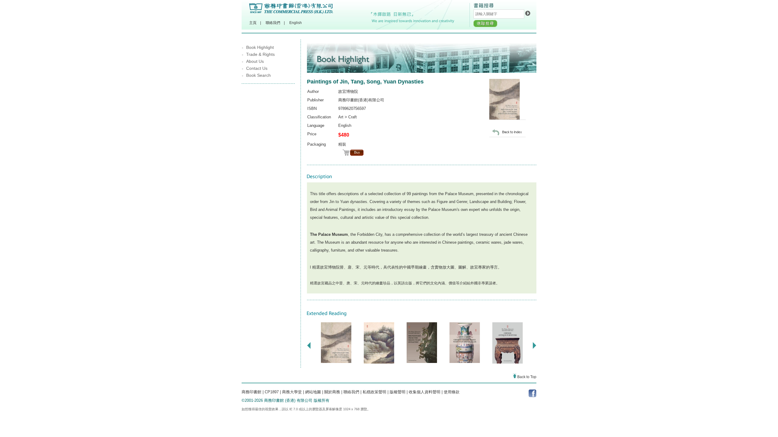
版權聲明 (397, 392)
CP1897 (272, 392)
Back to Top (526, 377)
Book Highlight (260, 47)
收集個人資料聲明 (424, 392)
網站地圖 (313, 392)
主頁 (252, 23)
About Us (255, 61)
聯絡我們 (273, 23)
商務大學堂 (292, 392)
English (295, 23)
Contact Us (256, 68)
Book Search (258, 75)
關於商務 (332, 392)
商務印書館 (251, 392)
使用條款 (452, 392)
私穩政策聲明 (374, 392)
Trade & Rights (260, 54)
